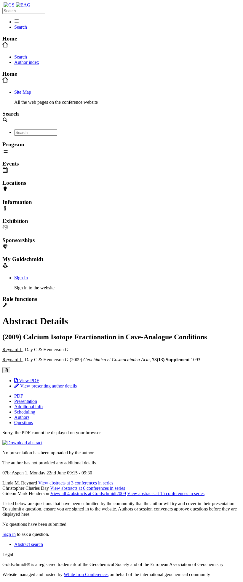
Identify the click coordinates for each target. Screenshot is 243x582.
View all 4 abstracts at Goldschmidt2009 (88, 493)
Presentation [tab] (25, 401)
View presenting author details (48, 385)
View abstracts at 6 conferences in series (87, 488)
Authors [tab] (21, 417)
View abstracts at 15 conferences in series (165, 493)
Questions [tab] (23, 422)
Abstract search (28, 544)
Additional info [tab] (28, 406)
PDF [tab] (18, 395)
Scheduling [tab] (24, 411)
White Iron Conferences (86, 574)
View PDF (28, 380)
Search (20, 27)
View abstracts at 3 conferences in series (75, 482)
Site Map (22, 92)
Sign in (9, 534)
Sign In (21, 277)
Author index (26, 62)
